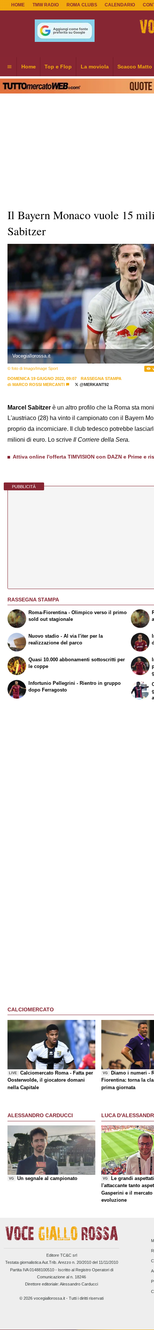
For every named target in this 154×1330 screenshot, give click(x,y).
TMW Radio (46, 5)
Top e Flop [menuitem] (58, 67)
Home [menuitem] (28, 67)
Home (18, 5)
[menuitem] (9, 67)
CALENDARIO (120, 5)
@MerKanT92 (93, 384)
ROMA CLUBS (82, 5)
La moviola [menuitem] (95, 67)
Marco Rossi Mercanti (38, 384)
